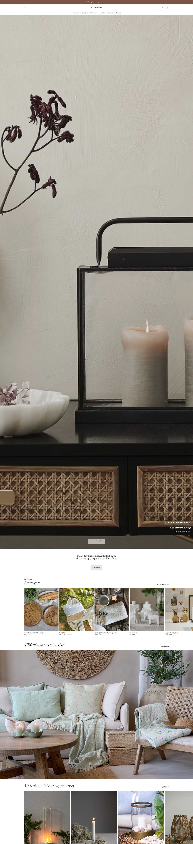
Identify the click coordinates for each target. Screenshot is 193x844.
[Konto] (162, 7)
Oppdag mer (165, 646)
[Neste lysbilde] (166, 827)
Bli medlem (96, 567)
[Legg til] (55, 628)
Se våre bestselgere (163, 584)
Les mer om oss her (96, 541)
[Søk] (25, 7)
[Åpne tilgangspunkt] (77, 723)
